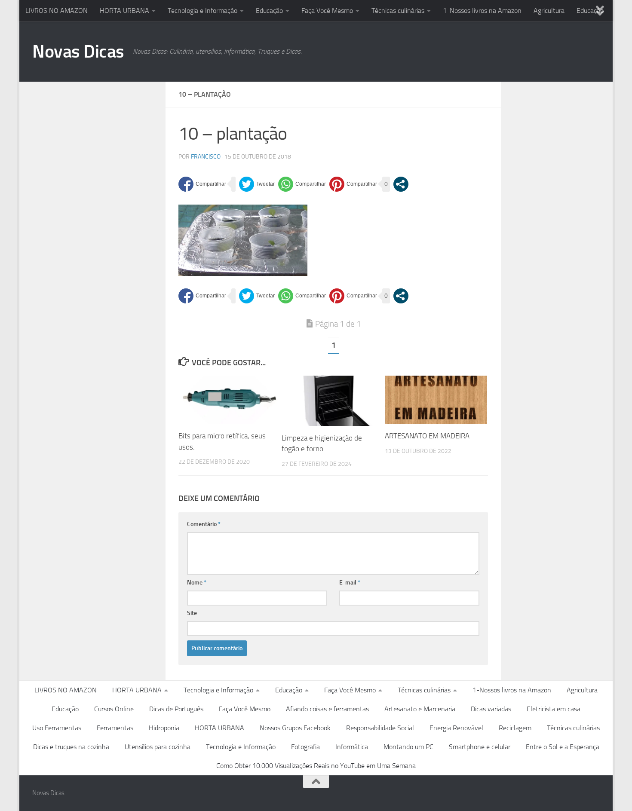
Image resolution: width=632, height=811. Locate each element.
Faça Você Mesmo (327, 10)
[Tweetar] (257, 184)
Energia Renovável (456, 728)
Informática (351, 747)
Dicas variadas (491, 709)
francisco (206, 156)
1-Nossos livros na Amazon (482, 10)
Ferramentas (115, 728)
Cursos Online (114, 709)
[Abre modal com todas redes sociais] (400, 184)
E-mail (349, 582)
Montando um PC (408, 747)
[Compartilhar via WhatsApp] (302, 184)
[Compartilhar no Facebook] (202, 184)
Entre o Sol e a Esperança (562, 747)
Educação (269, 10)
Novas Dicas (78, 51)
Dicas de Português (176, 709)
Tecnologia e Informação (202, 10)
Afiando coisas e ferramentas (327, 709)
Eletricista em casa (553, 709)
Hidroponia (164, 728)
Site (192, 613)
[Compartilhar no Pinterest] (353, 184)
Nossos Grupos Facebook (295, 728)
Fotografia (305, 747)
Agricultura (549, 10)
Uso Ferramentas (56, 728)
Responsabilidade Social (380, 728)
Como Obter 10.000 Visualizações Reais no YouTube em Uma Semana (316, 766)
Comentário (204, 524)
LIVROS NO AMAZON (56, 10)
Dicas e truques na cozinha (71, 747)
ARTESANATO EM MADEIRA (427, 436)
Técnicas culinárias (397, 10)
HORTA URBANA (124, 10)
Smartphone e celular (479, 747)
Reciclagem (515, 728)
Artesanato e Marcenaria (419, 709)
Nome (196, 582)
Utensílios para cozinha (157, 747)
